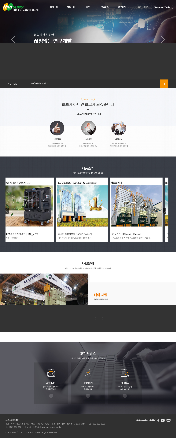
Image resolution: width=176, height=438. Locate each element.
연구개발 (122, 7)
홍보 (88, 7)
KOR (139, 7)
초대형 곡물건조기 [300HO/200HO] (24, 234)
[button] (13, 39)
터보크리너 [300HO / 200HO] (76, 234)
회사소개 (54, 7)
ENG (146, 7)
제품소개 (71, 7)
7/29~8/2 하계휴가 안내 (38, 83)
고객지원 (105, 7)
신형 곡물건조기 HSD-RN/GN (130, 234)
